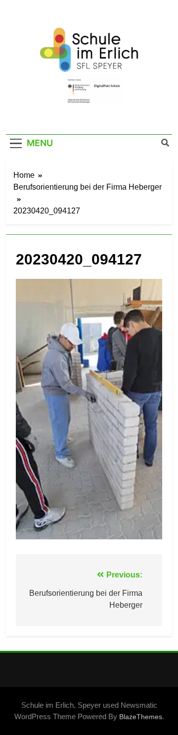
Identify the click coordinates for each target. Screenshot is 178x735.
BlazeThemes (140, 717)
